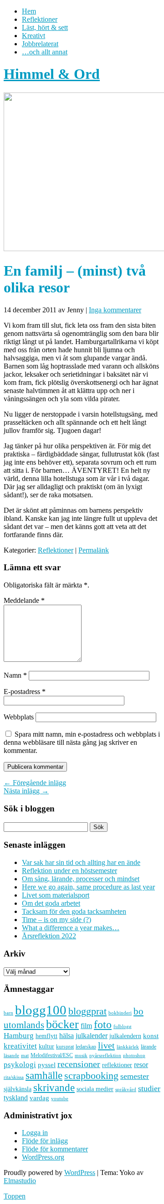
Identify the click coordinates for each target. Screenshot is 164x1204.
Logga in (35, 1132)
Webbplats (19, 717)
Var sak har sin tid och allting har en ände (81, 862)
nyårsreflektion (105, 1055)
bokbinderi (120, 1012)
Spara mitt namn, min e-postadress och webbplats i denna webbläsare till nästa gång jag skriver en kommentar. (82, 742)
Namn (15, 675)
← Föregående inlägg (35, 782)
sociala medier (95, 1088)
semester (134, 1076)
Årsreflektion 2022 (49, 936)
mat (25, 1055)
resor (141, 1064)
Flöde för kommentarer (55, 1149)
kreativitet (20, 1046)
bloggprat (87, 1011)
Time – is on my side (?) (56, 919)
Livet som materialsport (55, 895)
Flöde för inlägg (45, 1141)
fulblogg (122, 1026)
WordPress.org (43, 1157)
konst (151, 1035)
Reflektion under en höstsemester (69, 870)
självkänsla (17, 1089)
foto (103, 1024)
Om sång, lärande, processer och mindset (80, 879)
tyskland (16, 1098)
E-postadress (25, 691)
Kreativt (33, 35)
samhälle (44, 1075)
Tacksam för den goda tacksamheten (74, 911)
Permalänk (93, 550)
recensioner (78, 1064)
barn (8, 1012)
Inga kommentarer (115, 310)
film (86, 1025)
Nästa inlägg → (26, 791)
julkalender (92, 1035)
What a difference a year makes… (70, 928)
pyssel (47, 1064)
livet (106, 1045)
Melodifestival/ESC (52, 1055)
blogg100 (41, 1010)
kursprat (65, 1047)
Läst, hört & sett (45, 27)
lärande (148, 1047)
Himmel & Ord (52, 74)
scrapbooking (91, 1075)
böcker (62, 1024)
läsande (11, 1055)
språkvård (125, 1089)
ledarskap (86, 1047)
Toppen (15, 1196)
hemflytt (46, 1036)
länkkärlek (128, 1046)
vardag (39, 1098)
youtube (59, 1098)
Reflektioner (39, 19)
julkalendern (125, 1036)
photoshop (134, 1055)
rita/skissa (14, 1077)
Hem (29, 11)
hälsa (66, 1035)
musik (81, 1055)
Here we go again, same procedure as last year (88, 887)
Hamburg (19, 1035)
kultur (46, 1046)
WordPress (79, 1172)
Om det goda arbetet (51, 903)
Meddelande (24, 600)
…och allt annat (44, 52)
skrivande (54, 1087)
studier (149, 1088)
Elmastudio (20, 1181)
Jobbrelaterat (40, 44)
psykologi (20, 1064)
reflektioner (117, 1064)
